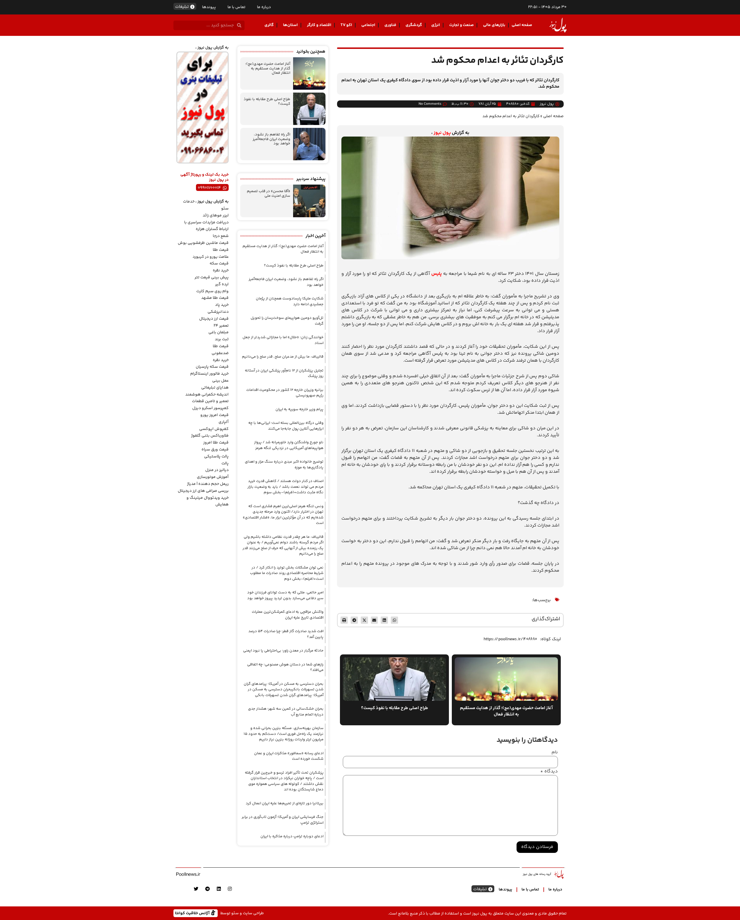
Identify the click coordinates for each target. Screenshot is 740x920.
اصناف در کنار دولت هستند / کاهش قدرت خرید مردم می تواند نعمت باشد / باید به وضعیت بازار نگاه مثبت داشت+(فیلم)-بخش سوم (285, 486)
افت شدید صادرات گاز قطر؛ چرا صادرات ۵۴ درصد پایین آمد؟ (285, 634)
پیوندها (209, 7)
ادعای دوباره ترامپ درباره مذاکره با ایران (291, 836)
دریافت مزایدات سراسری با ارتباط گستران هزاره (206, 226)
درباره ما (264, 7)
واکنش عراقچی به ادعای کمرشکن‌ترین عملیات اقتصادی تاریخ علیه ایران (287, 615)
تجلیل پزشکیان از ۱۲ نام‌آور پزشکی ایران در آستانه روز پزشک (284, 373)
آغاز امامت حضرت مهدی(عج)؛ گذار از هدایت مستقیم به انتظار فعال (267, 68)
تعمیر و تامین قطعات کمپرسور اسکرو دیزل (210, 404)
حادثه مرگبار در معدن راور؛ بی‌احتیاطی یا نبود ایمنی (283, 651)
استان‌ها (290, 25)
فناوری (390, 25)
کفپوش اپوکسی (214, 429)
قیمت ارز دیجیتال (214, 319)
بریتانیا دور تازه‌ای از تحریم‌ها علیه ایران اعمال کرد (284, 803)
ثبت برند (222, 339)
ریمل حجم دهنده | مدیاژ (208, 484)
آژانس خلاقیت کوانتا (193, 913)
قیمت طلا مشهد (215, 298)
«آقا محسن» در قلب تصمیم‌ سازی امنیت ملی (268, 193)
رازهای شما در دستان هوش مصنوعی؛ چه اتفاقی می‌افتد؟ (285, 667)
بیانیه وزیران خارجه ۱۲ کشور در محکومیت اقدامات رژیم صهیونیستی (284, 393)
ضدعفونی (220, 353)
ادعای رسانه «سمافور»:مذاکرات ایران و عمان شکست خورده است (288, 756)
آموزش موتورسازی (213, 477)
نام (555, 752)
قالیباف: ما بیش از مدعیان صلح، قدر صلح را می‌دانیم (282, 357)
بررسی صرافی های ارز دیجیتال (203, 491)
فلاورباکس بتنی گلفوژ (210, 436)
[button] (394, 620)
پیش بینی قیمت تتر (212, 277)
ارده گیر (222, 284)
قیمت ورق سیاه (215, 449)
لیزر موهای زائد (216, 215)
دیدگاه (549, 771)
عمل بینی (220, 381)
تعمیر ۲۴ (221, 326)
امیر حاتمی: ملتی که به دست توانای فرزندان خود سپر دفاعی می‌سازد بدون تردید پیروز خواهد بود (285, 595)
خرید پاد (222, 305)
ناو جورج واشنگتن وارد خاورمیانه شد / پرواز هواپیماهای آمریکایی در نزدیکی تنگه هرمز (288, 445)
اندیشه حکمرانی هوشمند (207, 394)
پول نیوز (442, 133)
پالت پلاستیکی (216, 456)
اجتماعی (368, 25)
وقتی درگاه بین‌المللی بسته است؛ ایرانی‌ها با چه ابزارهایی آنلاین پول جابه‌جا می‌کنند (285, 426)
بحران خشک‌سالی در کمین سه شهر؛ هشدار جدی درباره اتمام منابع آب (285, 711)
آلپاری (224, 422)
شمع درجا (221, 236)
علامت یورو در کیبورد (211, 257)
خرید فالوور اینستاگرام (209, 374)
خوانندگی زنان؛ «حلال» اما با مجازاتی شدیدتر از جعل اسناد (283, 340)
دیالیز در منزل (217, 470)
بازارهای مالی (494, 25)
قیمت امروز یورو (214, 415)
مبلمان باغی (218, 332)
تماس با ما (236, 7)
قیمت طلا (221, 250)
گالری (269, 25)
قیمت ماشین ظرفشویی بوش (203, 243)
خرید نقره (221, 270)
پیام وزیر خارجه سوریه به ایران (299, 409)
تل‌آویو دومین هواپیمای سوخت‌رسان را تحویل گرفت (287, 321)
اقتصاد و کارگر (319, 25)
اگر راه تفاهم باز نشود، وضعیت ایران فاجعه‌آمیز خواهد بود (271, 139)
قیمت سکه (219, 263)
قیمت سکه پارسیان (212, 367)
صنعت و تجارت (461, 25)
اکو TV (346, 25)
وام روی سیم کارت (212, 291)
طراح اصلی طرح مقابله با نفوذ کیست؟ (267, 101)
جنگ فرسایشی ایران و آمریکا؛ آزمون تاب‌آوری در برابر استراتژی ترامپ (282, 820)
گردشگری (414, 25)
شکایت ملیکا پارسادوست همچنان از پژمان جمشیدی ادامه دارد (289, 301)
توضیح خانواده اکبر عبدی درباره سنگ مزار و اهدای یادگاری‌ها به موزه (284, 464)
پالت (225, 463)
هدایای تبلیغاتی (215, 387)
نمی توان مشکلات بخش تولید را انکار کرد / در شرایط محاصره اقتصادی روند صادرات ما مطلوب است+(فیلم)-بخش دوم (286, 573)
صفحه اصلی (522, 25)
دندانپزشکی (218, 312)
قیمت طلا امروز (216, 442)
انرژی (435, 25)
